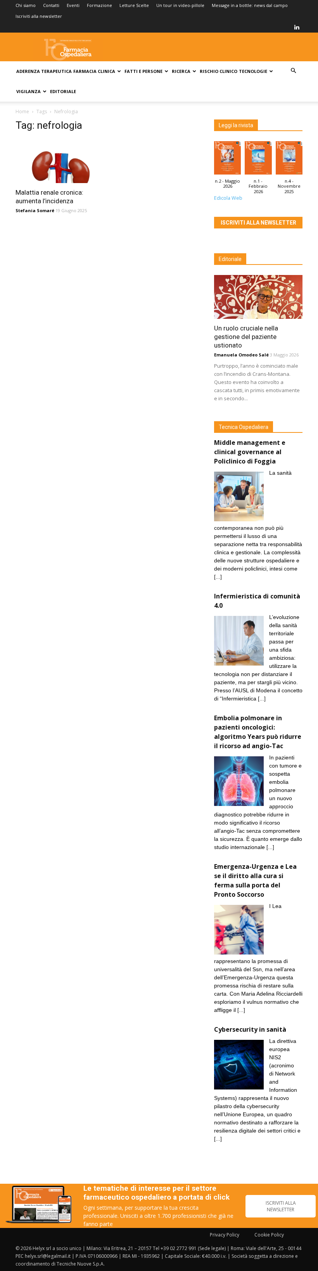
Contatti (51, 5)
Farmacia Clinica (94, 71)
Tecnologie (253, 71)
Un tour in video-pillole (180, 5)
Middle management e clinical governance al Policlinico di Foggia (249, 451)
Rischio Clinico (218, 71)
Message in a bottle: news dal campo (250, 5)
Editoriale (63, 91)
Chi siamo (26, 5)
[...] (218, 577)
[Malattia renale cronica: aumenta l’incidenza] (60, 161)
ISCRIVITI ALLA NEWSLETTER (281, 1206)
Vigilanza (28, 91)
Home (22, 111)
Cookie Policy (269, 1234)
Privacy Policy (224, 1234)
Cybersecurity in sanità (250, 1029)
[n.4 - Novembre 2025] (289, 159)
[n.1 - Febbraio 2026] (258, 159)
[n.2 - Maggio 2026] (227, 159)
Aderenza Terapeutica (44, 71)
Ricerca (181, 71)
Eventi (73, 5)
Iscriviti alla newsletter (39, 16)
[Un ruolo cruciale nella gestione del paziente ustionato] (258, 297)
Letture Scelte (134, 5)
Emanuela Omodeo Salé (241, 355)
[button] (293, 70)
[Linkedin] (296, 27)
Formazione (99, 5)
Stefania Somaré (35, 210)
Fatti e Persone (143, 71)
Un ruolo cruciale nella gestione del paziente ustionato (246, 336)
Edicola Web (228, 198)
